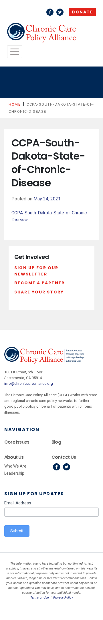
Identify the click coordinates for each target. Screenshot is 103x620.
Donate (82, 12)
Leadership (14, 473)
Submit (16, 531)
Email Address (17, 503)
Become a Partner (39, 283)
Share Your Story (39, 292)
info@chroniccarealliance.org (28, 383)
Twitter (60, 12)
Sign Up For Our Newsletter (36, 271)
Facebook (50, 12)
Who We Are (15, 466)
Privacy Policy (63, 597)
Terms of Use (39, 597)
